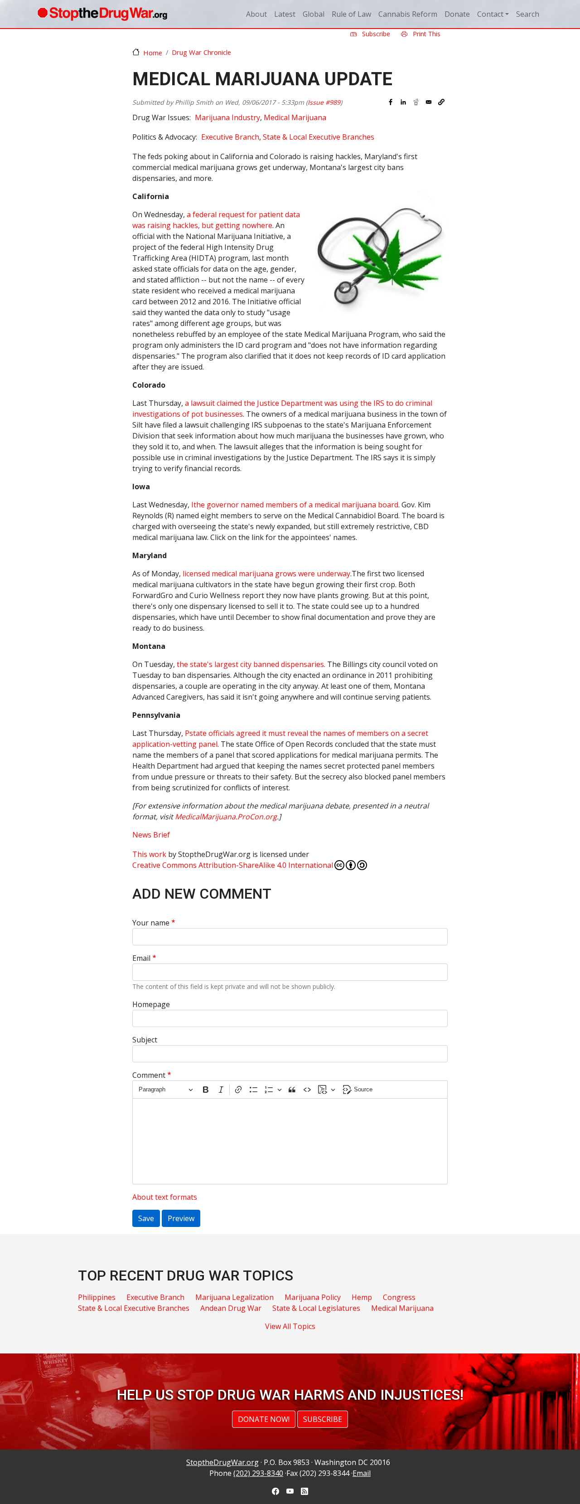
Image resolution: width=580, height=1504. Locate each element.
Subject (144, 1040)
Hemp (362, 1297)
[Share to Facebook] (390, 102)
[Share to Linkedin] (403, 102)
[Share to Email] (428, 102)
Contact (490, 14)
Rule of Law (351, 14)
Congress (399, 1297)
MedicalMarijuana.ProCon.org (226, 817)
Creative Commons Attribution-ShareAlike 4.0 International (232, 865)
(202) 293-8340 (258, 1473)
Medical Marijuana (295, 117)
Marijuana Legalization (234, 1297)
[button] (441, 102)
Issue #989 (324, 102)
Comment (148, 1075)
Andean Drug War (230, 1308)
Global (313, 14)
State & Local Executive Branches (318, 137)
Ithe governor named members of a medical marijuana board (294, 505)
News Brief (151, 835)
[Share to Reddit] (415, 102)
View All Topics (290, 1326)
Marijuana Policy (313, 1297)
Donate (457, 14)
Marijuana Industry (227, 117)
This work (149, 854)
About (256, 14)
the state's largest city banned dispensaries (250, 664)
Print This (425, 33)
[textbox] (290, 1141)
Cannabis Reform (407, 14)
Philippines (97, 1297)
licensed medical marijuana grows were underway (266, 574)
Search (527, 14)
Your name (150, 923)
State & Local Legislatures (316, 1308)
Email (141, 958)
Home (152, 52)
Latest (284, 14)
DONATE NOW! (264, 1419)
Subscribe (375, 33)
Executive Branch (230, 137)
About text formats (164, 1197)
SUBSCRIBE (322, 1419)
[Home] (102, 14)
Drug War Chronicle (201, 52)
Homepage (151, 1004)
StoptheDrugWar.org (222, 1462)
